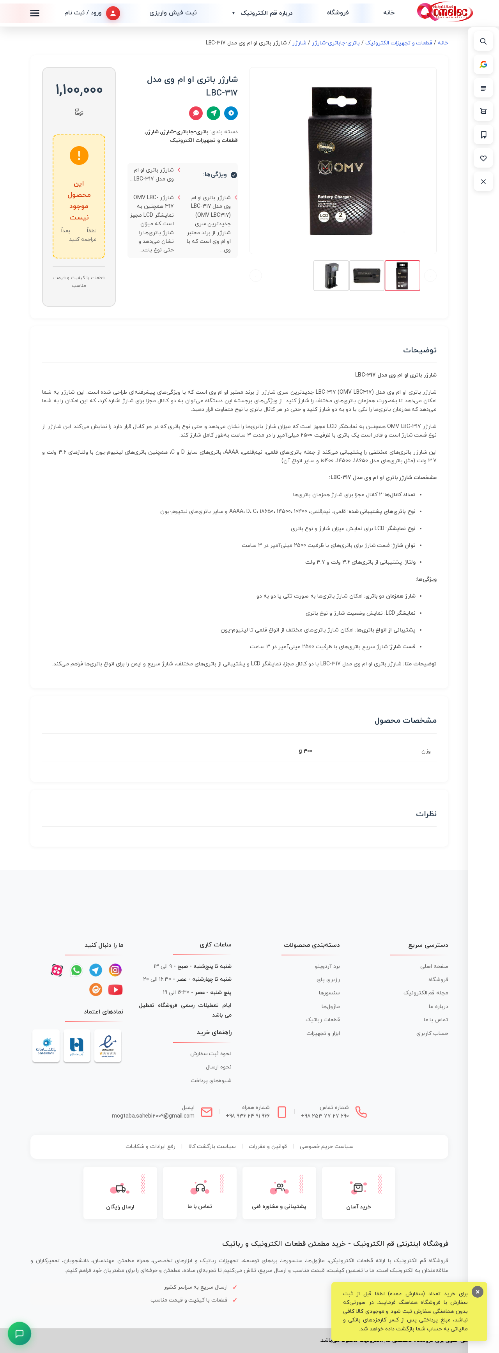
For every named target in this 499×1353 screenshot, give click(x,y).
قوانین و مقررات (268, 1146)
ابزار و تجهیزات (323, 1033)
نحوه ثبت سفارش (211, 1054)
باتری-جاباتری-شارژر (336, 43)
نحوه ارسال (219, 1067)
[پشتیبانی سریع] (19, 1333)
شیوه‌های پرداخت (211, 1080)
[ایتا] (96, 990)
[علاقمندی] (483, 158)
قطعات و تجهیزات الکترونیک (399, 43)
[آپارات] (57, 970)
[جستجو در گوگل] (483, 64)
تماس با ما (436, 1020)
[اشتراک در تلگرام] (231, 113)
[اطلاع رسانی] (483, 134)
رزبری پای (328, 979)
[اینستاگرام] (115, 970)
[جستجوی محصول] (483, 41)
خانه (389, 13)
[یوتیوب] (115, 990)
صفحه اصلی (434, 966)
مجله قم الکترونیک (426, 993)
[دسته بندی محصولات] (483, 87)
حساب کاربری (432, 1033)
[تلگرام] (96, 970)
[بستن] (483, 181)
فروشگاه (338, 13)
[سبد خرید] (483, 111)
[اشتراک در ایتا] (213, 113)
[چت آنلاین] (196, 113)
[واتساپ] (76, 970)
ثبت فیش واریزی (173, 13)
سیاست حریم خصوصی (327, 1146)
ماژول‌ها (331, 1006)
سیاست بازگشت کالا (212, 1146)
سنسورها (329, 993)
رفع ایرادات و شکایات (150, 1146)
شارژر (299, 43)
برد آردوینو (327, 966)
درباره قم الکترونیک (262, 13)
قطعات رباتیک (323, 1020)
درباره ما (438, 1006)
